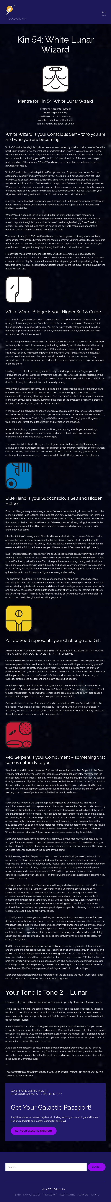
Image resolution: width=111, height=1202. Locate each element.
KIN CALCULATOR (31, 1195)
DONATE (94, 1195)
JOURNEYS (83, 1195)
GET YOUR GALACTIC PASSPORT (34, 1130)
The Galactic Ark (57, 1189)
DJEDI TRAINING (67, 1195)
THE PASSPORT (50, 1195)
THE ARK (16, 1195)
